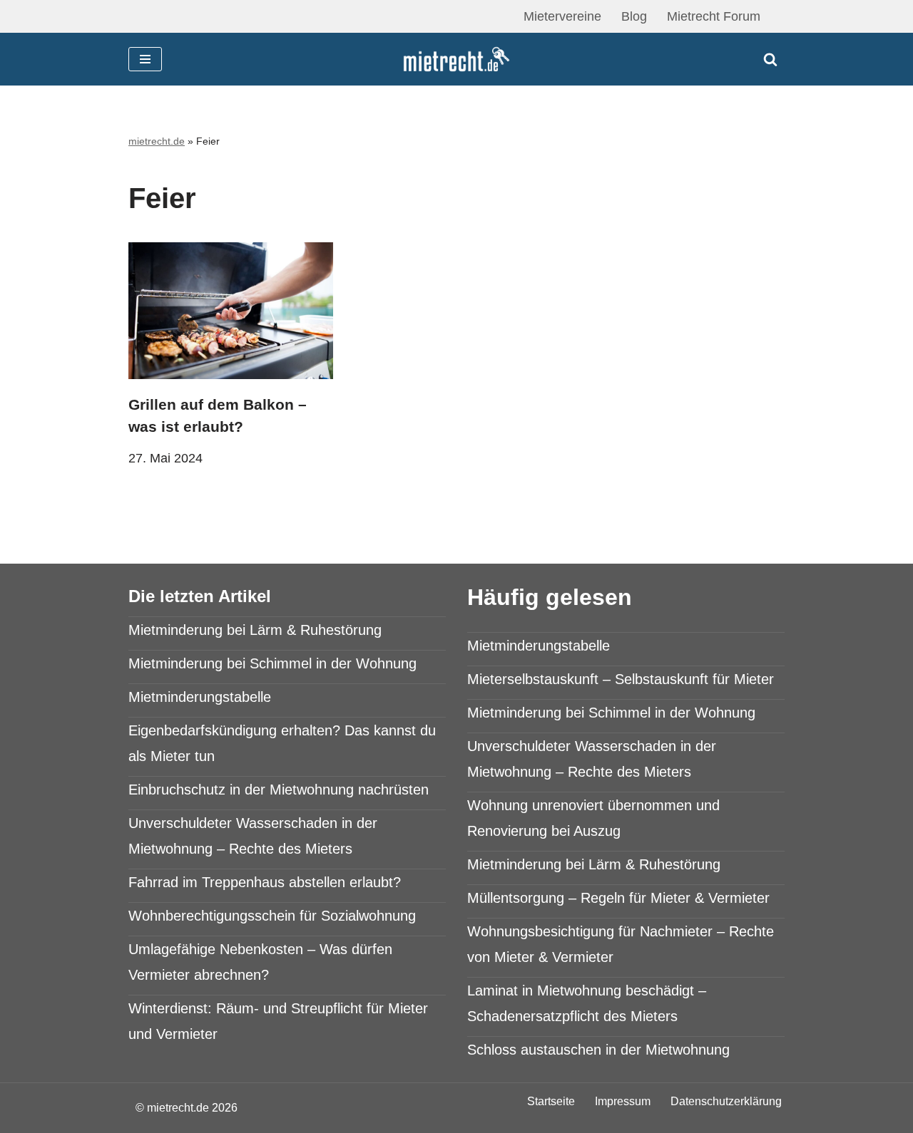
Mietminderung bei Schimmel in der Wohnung (272, 663)
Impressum (623, 1101)
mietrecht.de (156, 141)
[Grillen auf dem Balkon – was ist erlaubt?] (230, 310)
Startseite (551, 1101)
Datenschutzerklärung (726, 1101)
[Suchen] (770, 59)
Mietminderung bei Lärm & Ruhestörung (255, 630)
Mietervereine (562, 16)
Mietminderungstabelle (199, 697)
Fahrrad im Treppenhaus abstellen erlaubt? (264, 882)
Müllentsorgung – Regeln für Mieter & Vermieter (618, 898)
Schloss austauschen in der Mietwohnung (598, 1049)
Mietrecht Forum (713, 16)
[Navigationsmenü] (145, 59)
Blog (634, 16)
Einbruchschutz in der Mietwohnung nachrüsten (278, 789)
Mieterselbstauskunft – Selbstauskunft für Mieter (620, 679)
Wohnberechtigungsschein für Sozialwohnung (272, 916)
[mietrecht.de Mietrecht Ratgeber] (456, 59)
